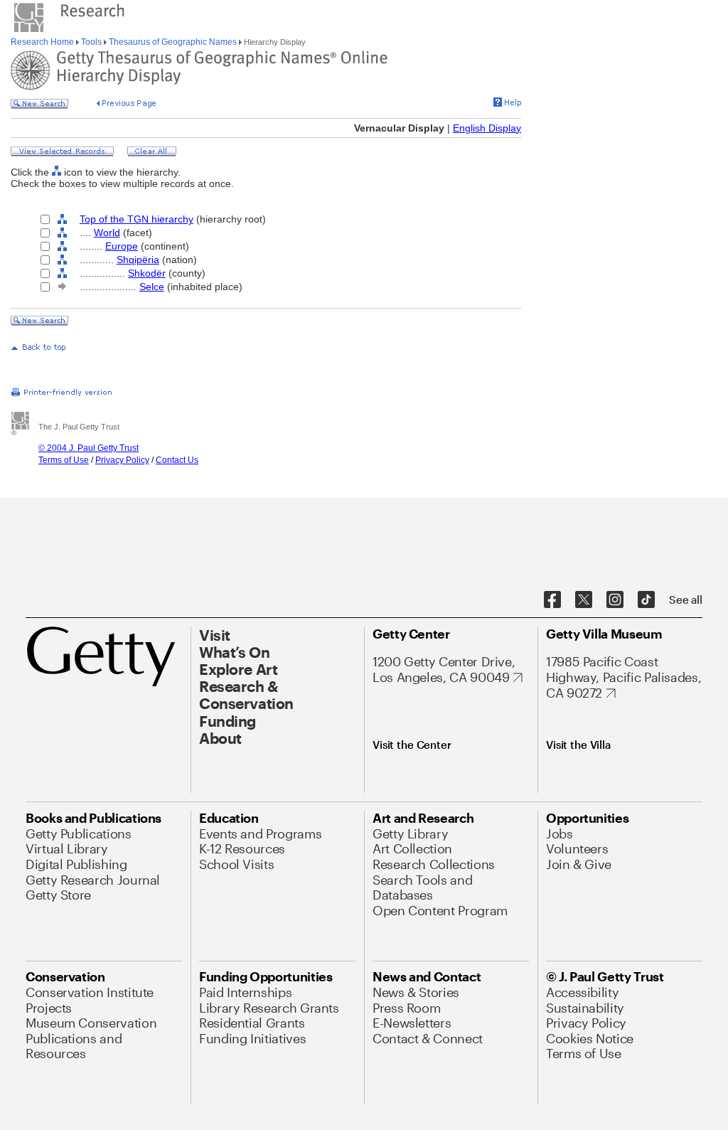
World (107, 232)
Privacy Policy (122, 460)
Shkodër (147, 273)
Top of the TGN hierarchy (136, 219)
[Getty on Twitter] (583, 600)
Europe (121, 246)
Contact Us (177, 460)
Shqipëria (138, 259)
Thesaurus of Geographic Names (173, 42)
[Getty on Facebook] (552, 600)
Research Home (43, 42)
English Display (487, 128)
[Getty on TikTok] (646, 600)
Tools (91, 42)
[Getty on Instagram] (614, 600)
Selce (151, 286)
